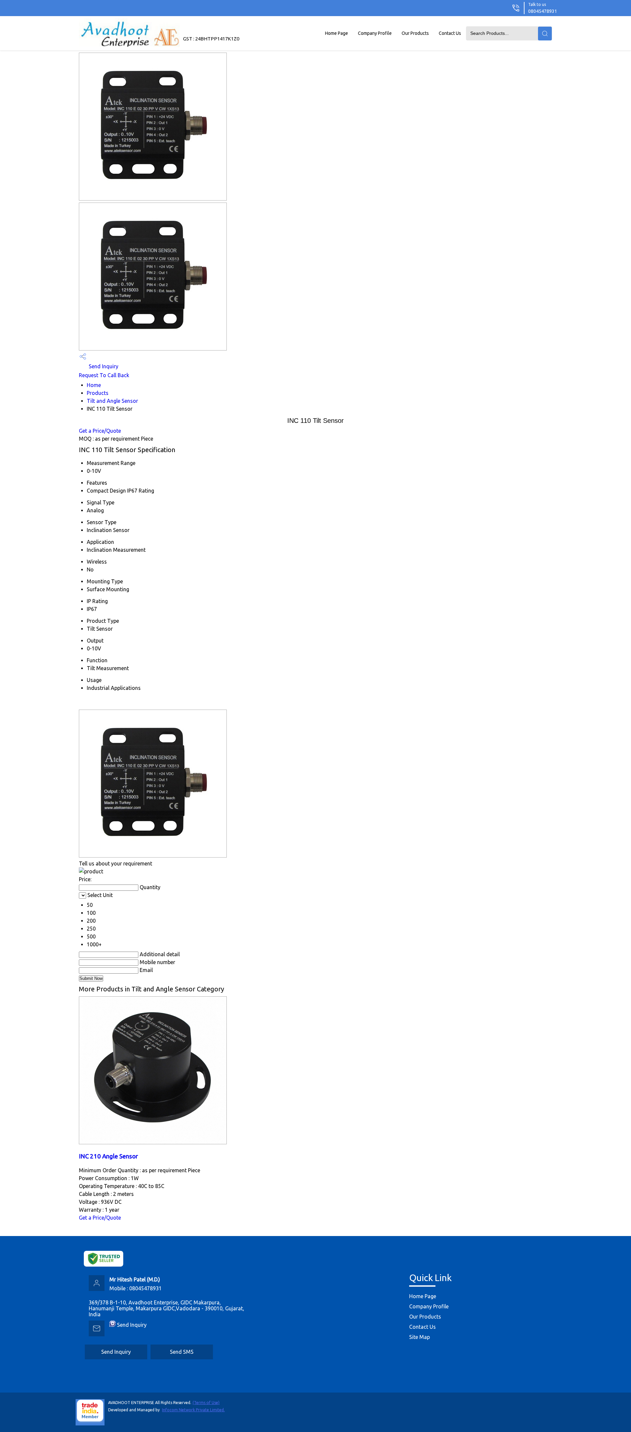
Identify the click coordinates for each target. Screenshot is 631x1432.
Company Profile (375, 33)
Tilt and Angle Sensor (112, 401)
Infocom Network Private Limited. (193, 1410)
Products (97, 393)
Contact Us (450, 33)
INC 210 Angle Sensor (108, 1156)
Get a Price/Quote (100, 431)
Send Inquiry (102, 366)
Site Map (419, 1337)
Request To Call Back (104, 375)
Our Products (415, 33)
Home (94, 385)
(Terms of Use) (206, 1402)
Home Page (336, 33)
